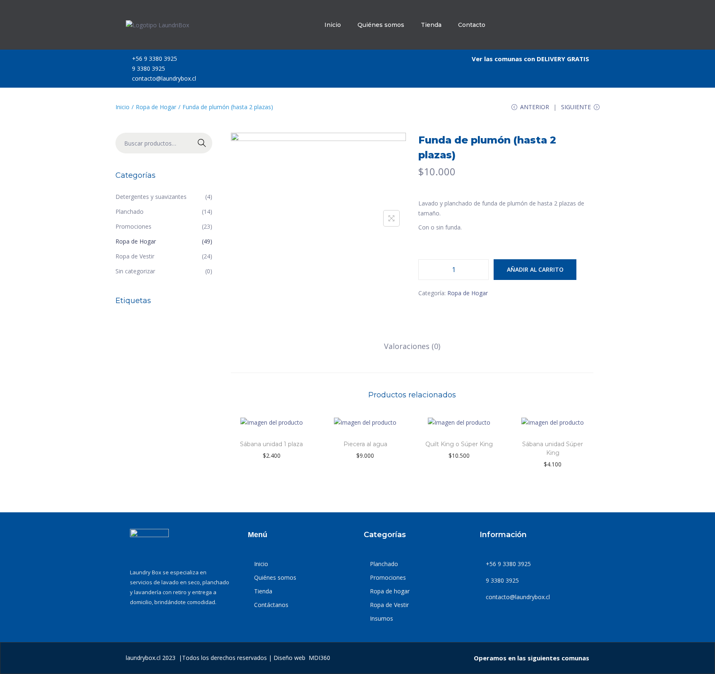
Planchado (129, 211)
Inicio (122, 107)
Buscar (202, 143)
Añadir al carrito (535, 269)
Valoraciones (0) (412, 346)
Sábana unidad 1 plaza (271, 444)
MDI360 (319, 658)
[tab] (412, 346)
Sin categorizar (135, 271)
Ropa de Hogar (156, 107)
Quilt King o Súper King (459, 444)
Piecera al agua (365, 444)
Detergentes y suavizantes (151, 197)
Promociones (133, 226)
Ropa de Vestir (134, 256)
